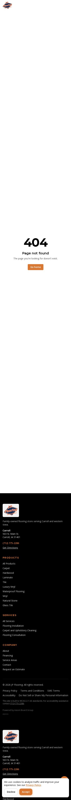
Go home (35, 267)
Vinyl (5, 596)
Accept (26, 791)
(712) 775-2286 (11, 543)
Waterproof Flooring (13, 591)
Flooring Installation (13, 625)
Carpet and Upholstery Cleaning (19, 630)
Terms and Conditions (32, 690)
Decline (11, 791)
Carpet (6, 568)
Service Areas (10, 660)
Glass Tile (8, 605)
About (6, 650)
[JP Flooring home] (7, 5)
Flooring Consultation (14, 635)
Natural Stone (10, 600)
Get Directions (10, 547)
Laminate (8, 577)
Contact (7, 664)
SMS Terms (53, 690)
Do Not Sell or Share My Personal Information (43, 695)
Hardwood (8, 572)
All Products (9, 563)
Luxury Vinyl (9, 586)
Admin (5, 714)
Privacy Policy (10, 690)
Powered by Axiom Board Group (18, 710)
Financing (8, 655)
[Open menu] (64, 5)
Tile (4, 582)
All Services (9, 621)
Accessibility (9, 695)
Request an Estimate (14, 669)
